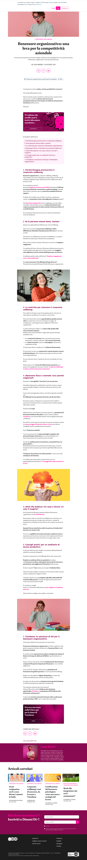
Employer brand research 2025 (39, 187)
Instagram (59, 843)
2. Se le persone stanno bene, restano (38, 143)
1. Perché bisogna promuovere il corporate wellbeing (43, 141)
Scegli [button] (53, 8)
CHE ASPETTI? (33, 128)
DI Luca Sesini (37, 64)
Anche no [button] (65, 8)
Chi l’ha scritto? (36, 843)
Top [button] (58, 8)
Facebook (59, 838)
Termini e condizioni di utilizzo (26, 855)
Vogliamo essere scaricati (39, 841)
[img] (58, 79)
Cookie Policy (17, 855)
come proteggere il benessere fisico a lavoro (38, 424)
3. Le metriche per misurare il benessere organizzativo (43, 146)
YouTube (58, 846)
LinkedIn (58, 841)
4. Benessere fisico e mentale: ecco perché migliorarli (43, 148)
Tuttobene (35, 691)
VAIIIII (33, 721)
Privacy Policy (11, 855)
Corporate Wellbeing (43, 39)
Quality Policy (36, 855)
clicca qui (38, 4)
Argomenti (35, 838)
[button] (25, 79)
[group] (43, 79)
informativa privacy (54, 826)
